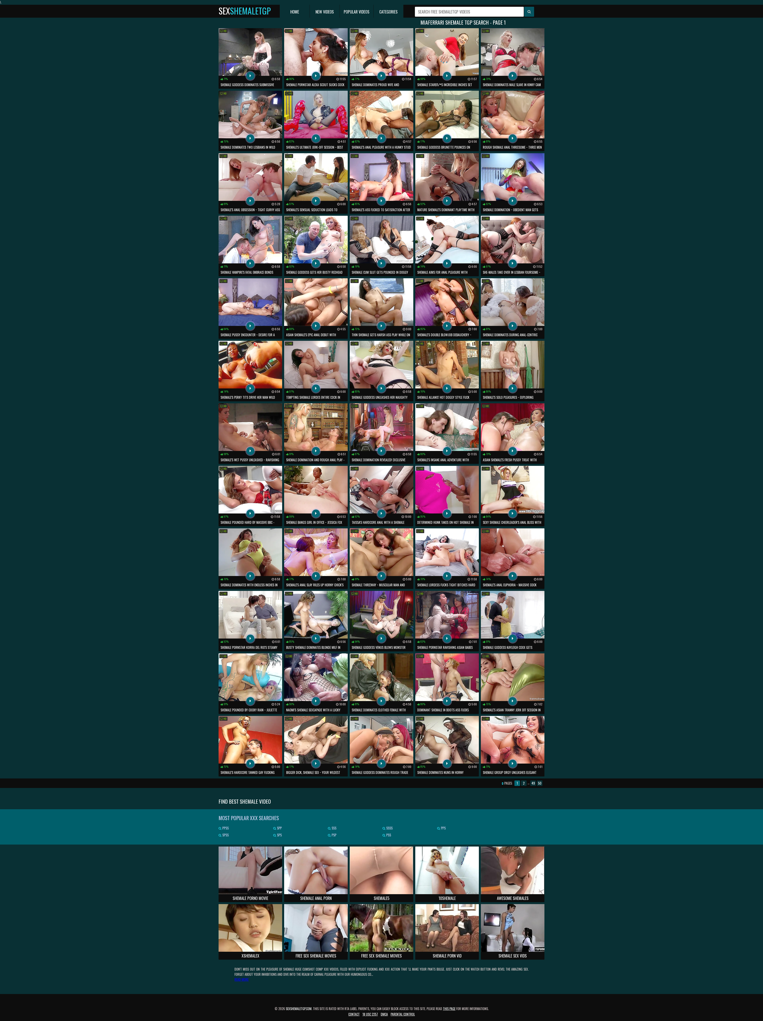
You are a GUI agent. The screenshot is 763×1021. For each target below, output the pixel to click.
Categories (388, 12)
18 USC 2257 (370, 1014)
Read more (241, 979)
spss (225, 835)
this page (449, 1008)
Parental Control (403, 1014)
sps (279, 835)
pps (443, 828)
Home (294, 12)
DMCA (384, 1014)
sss (333, 828)
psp (333, 835)
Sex (245, 11)
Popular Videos (356, 12)
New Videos (325, 12)
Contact (354, 1014)
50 (539, 783)
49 (533, 783)
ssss (389, 828)
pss (388, 835)
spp (279, 828)
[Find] (529, 12)
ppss (225, 828)
